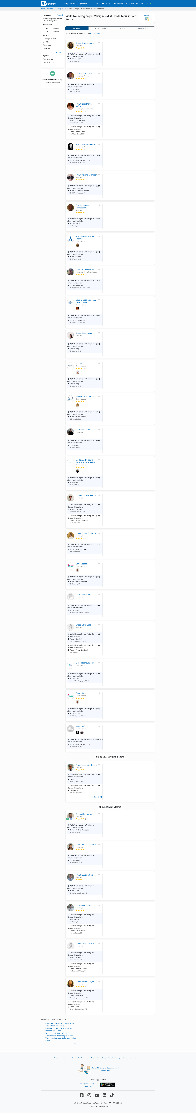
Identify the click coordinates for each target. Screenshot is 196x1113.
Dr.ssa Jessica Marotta (86, 844)
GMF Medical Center (85, 396)
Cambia (60, 15)
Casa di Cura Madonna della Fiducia (86, 301)
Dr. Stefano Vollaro (84, 905)
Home (43, 8)
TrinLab (79, 363)
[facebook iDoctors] (81, 1095)
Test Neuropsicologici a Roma (56, 1033)
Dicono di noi (66, 1058)
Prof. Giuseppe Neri (84, 875)
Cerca (107, 3)
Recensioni (144, 28)
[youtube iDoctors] (96, 1095)
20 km (57, 31)
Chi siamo (57, 1058)
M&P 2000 (80, 726)
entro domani (48, 59)
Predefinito (78, 28)
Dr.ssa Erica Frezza (84, 333)
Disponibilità (101, 28)
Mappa (147, 15)
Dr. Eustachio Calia (84, 73)
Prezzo (122, 28)
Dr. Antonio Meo (83, 594)
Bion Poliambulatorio (85, 663)
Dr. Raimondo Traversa (86, 495)
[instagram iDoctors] (89, 1095)
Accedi (150, 3)
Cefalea (46, 42)
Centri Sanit (81, 693)
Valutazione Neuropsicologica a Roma (59, 1036)
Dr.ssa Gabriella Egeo (85, 981)
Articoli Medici (127, 1058)
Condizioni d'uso (83, 1058)
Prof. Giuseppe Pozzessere (82, 206)
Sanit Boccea (81, 564)
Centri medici (138, 1058)
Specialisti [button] (83, 3)
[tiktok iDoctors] (111, 1095)
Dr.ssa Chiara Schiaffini (86, 533)
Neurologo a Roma (61, 8)
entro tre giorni (48, 62)
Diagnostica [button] (69, 3)
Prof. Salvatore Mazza (85, 144)
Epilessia (47, 48)
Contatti (110, 1058)
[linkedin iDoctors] (104, 1095)
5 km (46, 31)
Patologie (118, 1058)
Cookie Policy (101, 1058)
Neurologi (50, 8)
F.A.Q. (74, 1058)
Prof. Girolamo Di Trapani (87, 175)
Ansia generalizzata (50, 39)
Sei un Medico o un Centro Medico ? (128, 3)
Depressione (48, 45)
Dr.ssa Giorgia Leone (85, 43)
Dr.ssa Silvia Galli (83, 625)
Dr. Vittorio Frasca (83, 429)
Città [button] (94, 3)
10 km (57, 28)
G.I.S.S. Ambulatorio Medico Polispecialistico (86, 461)
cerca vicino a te (98, 33)
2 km (45, 28)
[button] (81, 48)
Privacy (93, 1058)
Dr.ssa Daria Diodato (85, 943)
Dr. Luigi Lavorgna (84, 814)
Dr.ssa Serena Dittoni (85, 269)
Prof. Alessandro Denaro (86, 765)
